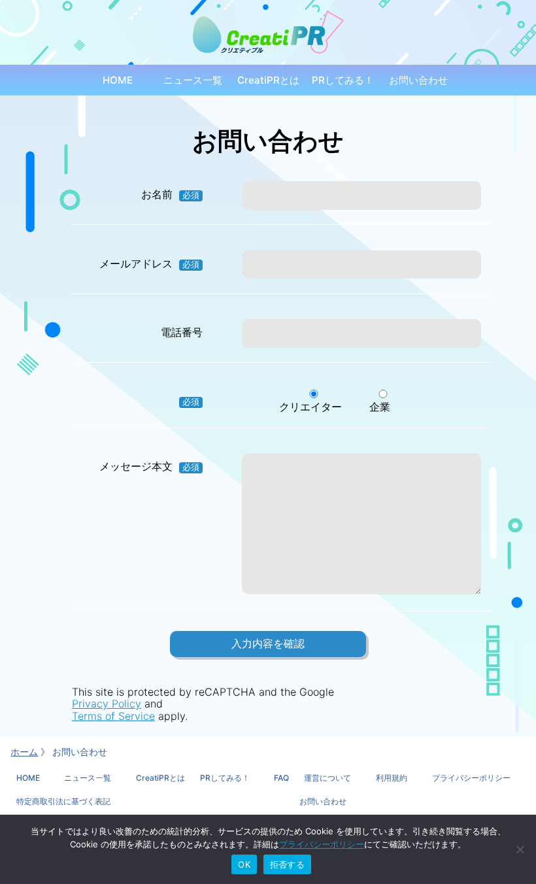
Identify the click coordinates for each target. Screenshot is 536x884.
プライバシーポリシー (321, 844)
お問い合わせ (418, 80)
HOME (118, 80)
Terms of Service (113, 715)
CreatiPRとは (268, 80)
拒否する (287, 864)
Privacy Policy (106, 703)
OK (244, 864)
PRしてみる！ (343, 80)
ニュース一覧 (192, 80)
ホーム (24, 751)
